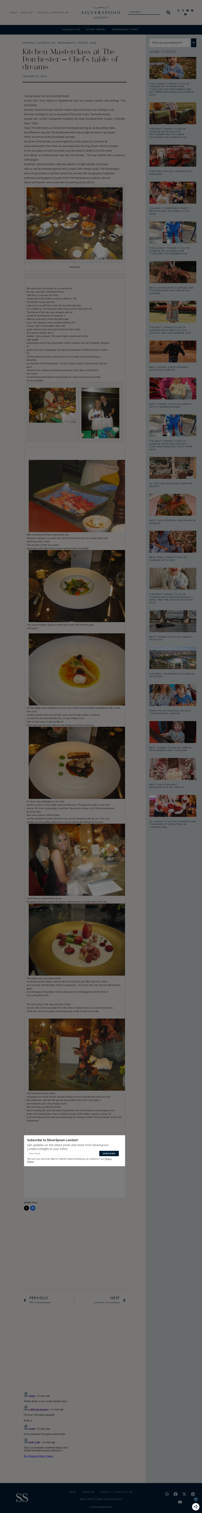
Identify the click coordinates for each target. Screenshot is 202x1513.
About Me (27, 12)
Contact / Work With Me (52, 12)
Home (13, 12)
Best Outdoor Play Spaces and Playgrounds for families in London (171, 290)
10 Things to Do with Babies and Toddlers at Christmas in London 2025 (172, 824)
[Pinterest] (192, 10)
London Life (46, 43)
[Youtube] (185, 14)
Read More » (156, 98)
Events (83, 43)
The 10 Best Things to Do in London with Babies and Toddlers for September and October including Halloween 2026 (171, 89)
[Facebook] (188, 10)
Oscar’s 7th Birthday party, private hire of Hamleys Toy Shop (169, 211)
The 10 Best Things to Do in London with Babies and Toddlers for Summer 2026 (169, 251)
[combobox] (144, 12)
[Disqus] (74, 1347)
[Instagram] (178, 10)
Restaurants (67, 43)
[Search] (169, 12)
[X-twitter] (183, 10)
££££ (93, 43)
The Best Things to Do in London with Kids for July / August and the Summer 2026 (170, 330)
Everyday (29, 43)
